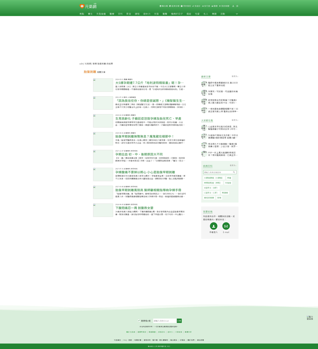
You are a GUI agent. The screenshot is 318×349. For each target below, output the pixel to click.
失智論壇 (101, 13)
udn (81, 63)
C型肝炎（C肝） (211, 192)
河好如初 (187, 6)
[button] (237, 14)
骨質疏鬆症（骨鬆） (213, 182)
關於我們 (191, 340)
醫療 (112, 13)
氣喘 (219, 197)
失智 (156, 13)
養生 (90, 13)
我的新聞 (225, 6)
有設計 (197, 6)
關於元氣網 (130, 332)
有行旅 (207, 6)
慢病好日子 (177, 13)
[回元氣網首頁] (90, 6)
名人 (205, 13)
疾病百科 (161, 332)
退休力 (146, 13)
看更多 (235, 76)
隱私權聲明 (163, 340)
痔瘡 (229, 177)
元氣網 (88, 63)
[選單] (237, 6)
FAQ (125, 340)
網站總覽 (200, 340)
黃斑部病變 (209, 197)
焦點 (82, 13)
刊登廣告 (117, 340)
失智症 (228, 182)
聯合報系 (173, 340)
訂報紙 (182, 340)
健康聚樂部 (142, 332)
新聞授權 (137, 340)
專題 (214, 13)
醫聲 (165, 13)
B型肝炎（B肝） (211, 187)
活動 (222, 13)
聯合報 (164, 6)
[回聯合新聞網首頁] (82, 6)
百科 (120, 13)
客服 (130, 340)
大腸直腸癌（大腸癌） (214, 177)
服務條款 (147, 340)
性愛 (197, 13)
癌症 (189, 13)
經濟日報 (175, 6)
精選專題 (152, 332)
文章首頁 (178, 332)
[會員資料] (233, 6)
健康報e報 (146, 320)
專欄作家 (188, 332)
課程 (137, 13)
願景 (215, 6)
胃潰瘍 (225, 192)
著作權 (155, 340)
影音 (128, 13)
